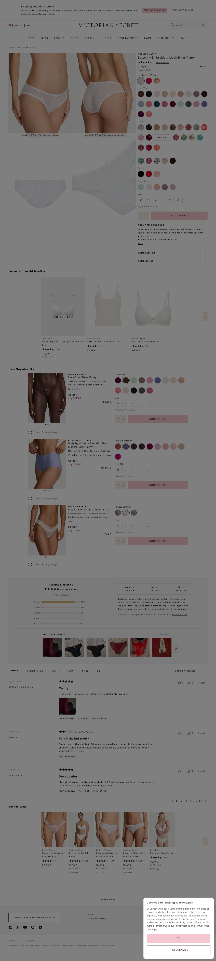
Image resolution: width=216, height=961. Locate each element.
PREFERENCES (178, 949)
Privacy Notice (182, 925)
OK (179, 938)
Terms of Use (202, 925)
